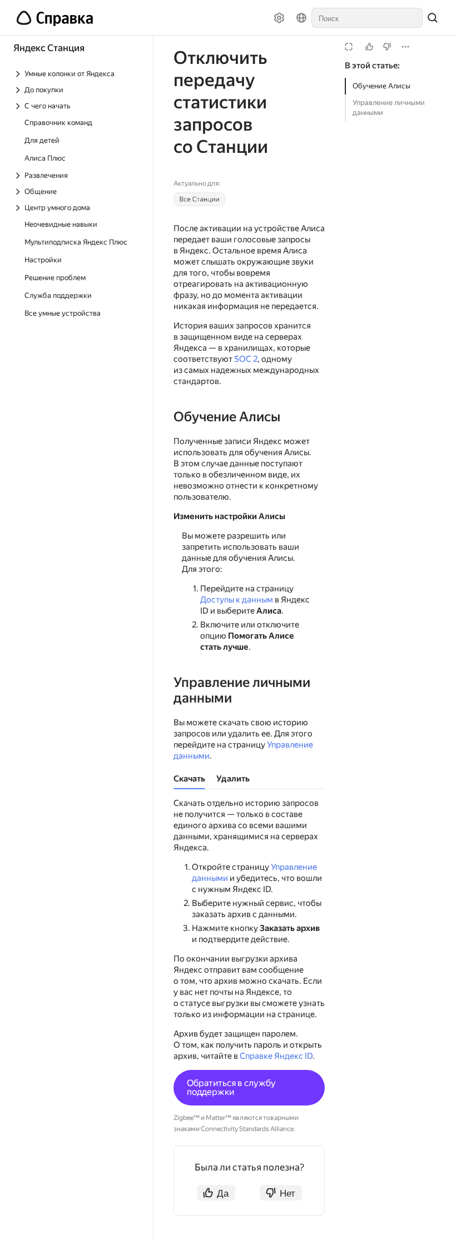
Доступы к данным (236, 600)
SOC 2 (245, 359)
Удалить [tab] (233, 779)
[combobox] (367, 17)
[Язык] (301, 18)
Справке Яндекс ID (276, 1056)
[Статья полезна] (369, 46)
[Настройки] (279, 18)
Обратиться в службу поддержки (231, 1087)
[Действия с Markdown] (405, 46)
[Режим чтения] (348, 46)
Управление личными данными (389, 107)
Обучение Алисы (381, 86)
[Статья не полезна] (387, 46)
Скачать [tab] (189, 779)
